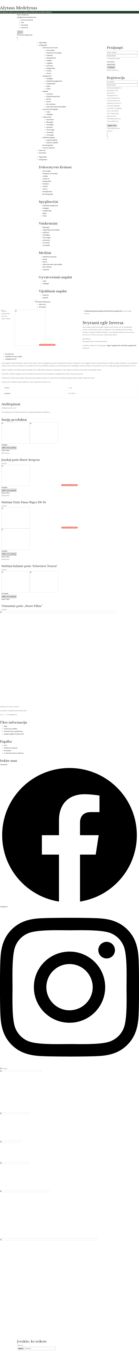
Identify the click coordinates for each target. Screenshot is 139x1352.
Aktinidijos (50, 125)
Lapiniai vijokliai (51, 140)
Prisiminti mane (114, 58)
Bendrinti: (85, 348)
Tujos (48, 112)
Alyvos (48, 73)
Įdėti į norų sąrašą (9, 448)
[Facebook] (83, 351)
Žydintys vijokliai (52, 143)
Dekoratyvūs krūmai (50, 48)
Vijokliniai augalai (49, 137)
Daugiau (4, 445)
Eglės (48, 86)
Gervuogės (50, 130)
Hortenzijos (50, 50)
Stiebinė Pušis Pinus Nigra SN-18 (23, 502)
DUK (22, 22)
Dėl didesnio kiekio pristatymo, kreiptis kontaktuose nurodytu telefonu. (26, 12)
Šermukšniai (50, 104)
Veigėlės (49, 63)
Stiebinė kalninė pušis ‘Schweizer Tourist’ (29, 566)
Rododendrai (51, 58)
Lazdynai (49, 94)
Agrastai (49, 127)
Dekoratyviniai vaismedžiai (56, 107)
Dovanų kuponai (27, 20)
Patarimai (24, 28)
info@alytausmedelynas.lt (26, 17)
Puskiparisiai (50, 84)
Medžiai (45, 91)
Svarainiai (49, 132)
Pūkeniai (49, 55)
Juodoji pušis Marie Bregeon (20, 460)
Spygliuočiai (47, 76)
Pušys (48, 89)
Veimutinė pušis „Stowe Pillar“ (22, 606)
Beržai (48, 99)
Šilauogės (49, 122)
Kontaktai (24, 25)
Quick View (5, 450)
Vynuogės (50, 135)
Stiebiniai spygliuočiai (54, 81)
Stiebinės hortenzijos (54, 53)
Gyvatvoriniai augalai (50, 109)
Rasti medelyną (23, 15)
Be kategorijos (48, 145)
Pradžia (86, 311)
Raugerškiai (50, 68)
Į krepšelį (4, 593)
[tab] (71, 354)
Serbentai (50, 120)
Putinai (48, 71)
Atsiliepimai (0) (10, 359)
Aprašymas (9, 354)
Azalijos (49, 60)
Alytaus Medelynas (18, 8)
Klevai (48, 101)
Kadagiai (49, 78)
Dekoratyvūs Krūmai (55, 167)
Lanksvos (49, 66)
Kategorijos (93, 311)
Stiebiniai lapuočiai (53, 96)
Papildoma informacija (13, 356)
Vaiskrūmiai (47, 117)
